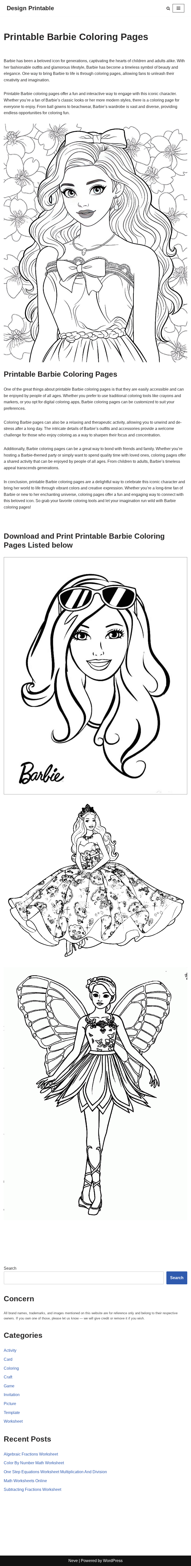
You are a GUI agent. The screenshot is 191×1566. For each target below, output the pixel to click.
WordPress (113, 1561)
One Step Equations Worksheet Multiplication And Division (55, 1472)
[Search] (168, 8)
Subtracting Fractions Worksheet (32, 1489)
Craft (8, 1377)
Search (10, 1268)
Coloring (11, 1368)
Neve (73, 1561)
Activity (10, 1350)
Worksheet (13, 1421)
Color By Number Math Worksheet (34, 1463)
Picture (10, 1404)
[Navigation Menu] (178, 8)
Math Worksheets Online (25, 1481)
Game (9, 1386)
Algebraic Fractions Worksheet (31, 1454)
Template (12, 1412)
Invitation (12, 1395)
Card (8, 1359)
